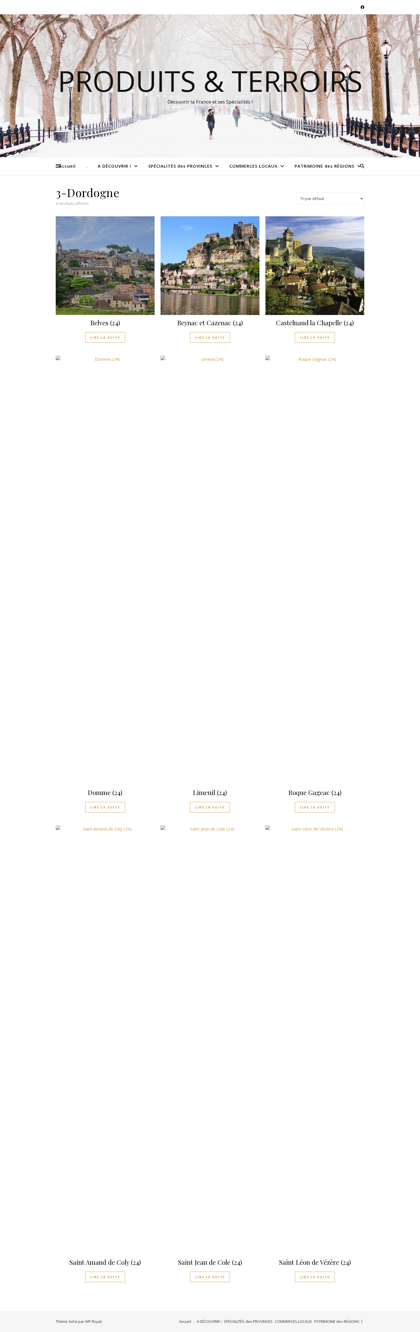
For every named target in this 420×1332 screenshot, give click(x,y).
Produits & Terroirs (210, 80)
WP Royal (93, 1321)
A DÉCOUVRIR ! (114, 166)
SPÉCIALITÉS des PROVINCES (180, 166)
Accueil (67, 166)
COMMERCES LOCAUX (253, 166)
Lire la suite (105, 337)
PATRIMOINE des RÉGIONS (324, 166)
